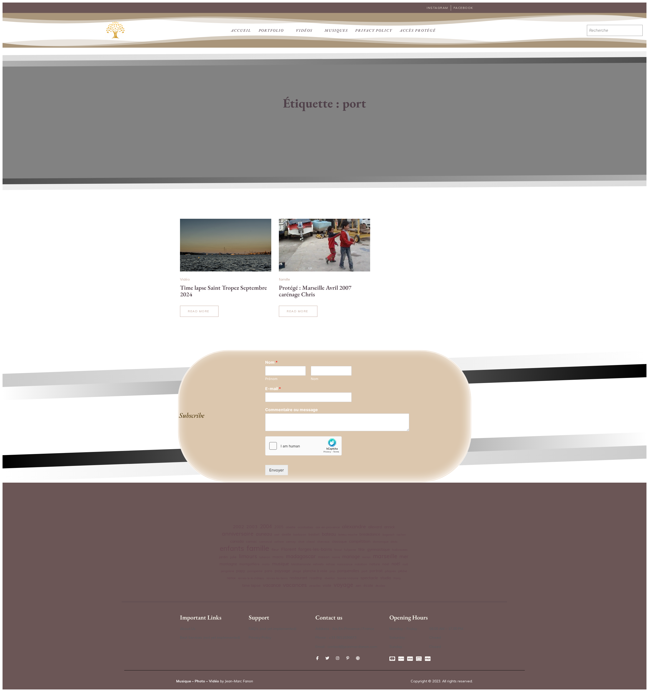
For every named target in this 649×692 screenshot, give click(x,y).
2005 (278, 527)
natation (361, 564)
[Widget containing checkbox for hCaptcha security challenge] (303, 446)
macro (278, 557)
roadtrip (316, 578)
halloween (400, 550)
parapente (254, 571)
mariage (351, 556)
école (368, 585)
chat (301, 541)
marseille (385, 556)
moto (266, 564)
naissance (344, 564)
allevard (375, 527)
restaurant (298, 578)
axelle (286, 534)
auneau (264, 534)
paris (269, 571)
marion (366, 557)
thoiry (397, 578)
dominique (380, 541)
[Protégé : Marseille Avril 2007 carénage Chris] (324, 245)
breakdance (369, 534)
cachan (401, 534)
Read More (198, 313)
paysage (282, 570)
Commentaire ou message (291, 409)
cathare (279, 541)
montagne (228, 564)
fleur (275, 549)
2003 (252, 526)
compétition (359, 541)
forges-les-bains (315, 549)
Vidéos (304, 30)
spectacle (369, 577)
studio (385, 577)
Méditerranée (301, 564)
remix (231, 578)
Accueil (241, 30)
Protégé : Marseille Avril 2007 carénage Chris (315, 291)
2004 (266, 526)
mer (404, 556)
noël (395, 563)
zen (358, 585)
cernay (291, 541)
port (364, 571)
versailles (314, 586)
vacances (295, 584)
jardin (223, 557)
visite (327, 585)
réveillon (329, 578)
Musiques (336, 30)
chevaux (323, 541)
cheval (311, 541)
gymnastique (378, 549)
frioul (338, 550)
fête (361, 549)
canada (237, 541)
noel (385, 564)
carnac (251, 541)
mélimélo (318, 564)
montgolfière (249, 564)
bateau (329, 534)
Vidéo (185, 279)
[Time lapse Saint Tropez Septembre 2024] (225, 245)
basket (314, 534)
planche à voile (315, 571)
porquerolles (348, 570)
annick (389, 527)
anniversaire (238, 533)
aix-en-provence (328, 527)
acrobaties (305, 527)
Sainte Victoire (347, 578)
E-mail (273, 388)
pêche (402, 571)
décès (394, 541)
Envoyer (276, 470)
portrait (376, 571)
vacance (272, 585)
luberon (264, 557)
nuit (405, 564)
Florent (288, 549)
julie (233, 557)
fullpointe (350, 550)
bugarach (388, 534)
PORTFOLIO (271, 30)
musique (280, 563)
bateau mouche (347, 534)
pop (332, 571)
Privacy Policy (373, 30)
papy (240, 571)
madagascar (301, 556)
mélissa (330, 564)
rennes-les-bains (276, 578)
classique (339, 541)
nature (374, 564)
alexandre (354, 526)
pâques (390, 571)
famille (284, 279)
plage (297, 571)
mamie (336, 557)
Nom (271, 362)
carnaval (265, 541)
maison (324, 557)
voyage (343, 585)
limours (248, 556)
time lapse (251, 585)
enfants (232, 548)
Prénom (271, 379)
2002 (238, 526)
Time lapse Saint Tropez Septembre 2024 (223, 291)
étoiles (380, 586)
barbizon (299, 534)
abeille (290, 527)
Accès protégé (418, 30)
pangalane (227, 571)
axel (276, 534)
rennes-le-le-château (251, 578)
